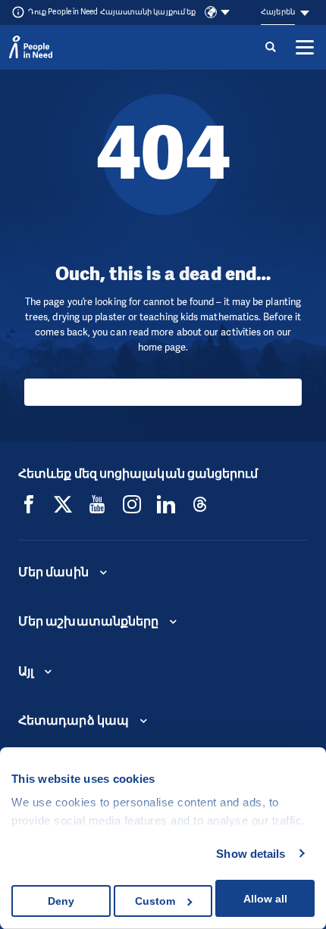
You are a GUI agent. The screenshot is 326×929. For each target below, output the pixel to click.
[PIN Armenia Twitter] (63, 504)
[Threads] (200, 504)
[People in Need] (30, 47)
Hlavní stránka (163, 392)
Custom (155, 901)
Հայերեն (278, 12)
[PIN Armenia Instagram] (132, 504)
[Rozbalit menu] (305, 47)
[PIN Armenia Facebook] (29, 504)
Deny (61, 901)
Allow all (265, 899)
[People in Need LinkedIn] (166, 504)
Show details (250, 853)
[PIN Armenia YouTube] (97, 504)
